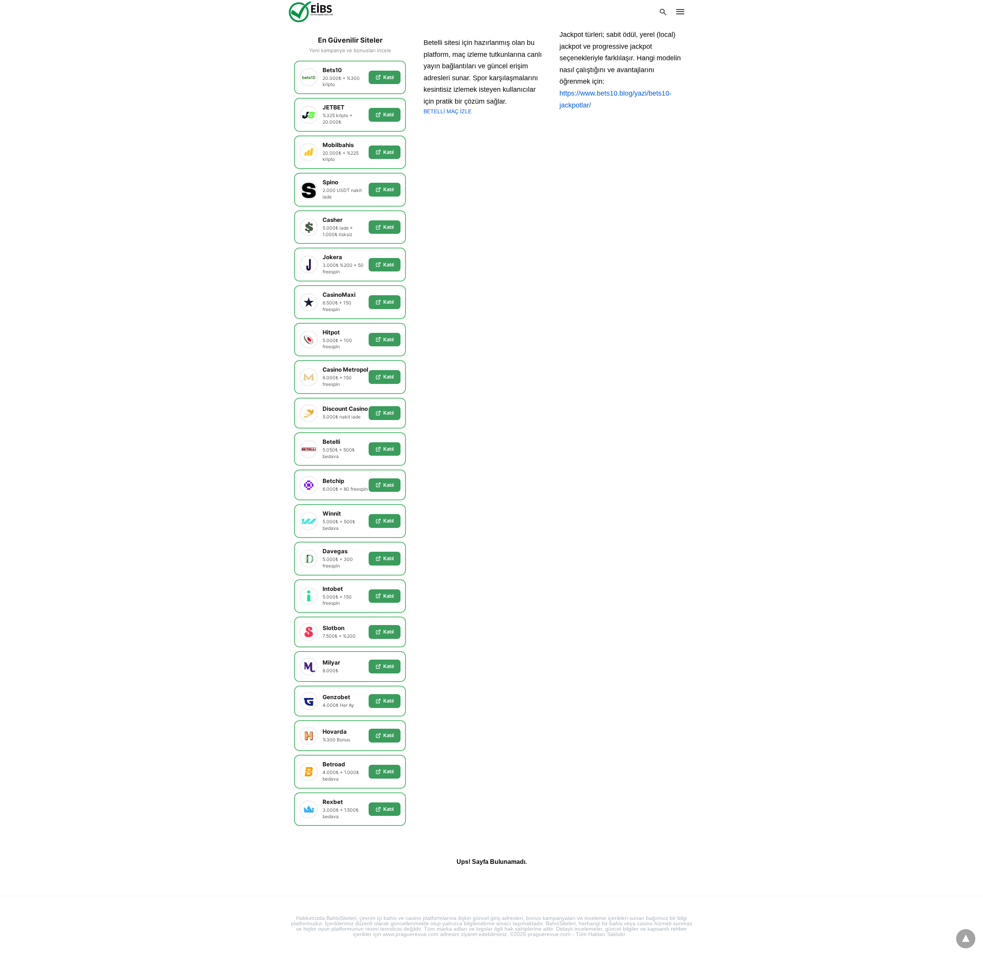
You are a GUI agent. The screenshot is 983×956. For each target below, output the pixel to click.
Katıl (388, 77)
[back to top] (965, 938)
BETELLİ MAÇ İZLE (448, 111)
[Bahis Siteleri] (322, 11)
